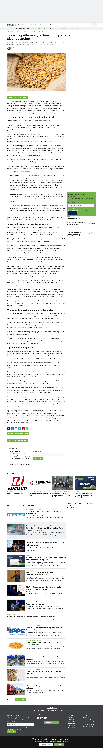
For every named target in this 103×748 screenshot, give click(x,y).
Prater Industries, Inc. (15, 493)
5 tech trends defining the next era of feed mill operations (45, 544)
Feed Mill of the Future (33, 540)
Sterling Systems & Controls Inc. (40, 494)
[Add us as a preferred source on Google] (27, 428)
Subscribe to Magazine (17, 97)
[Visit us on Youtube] (45, 718)
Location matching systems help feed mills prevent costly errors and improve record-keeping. (45, 691)
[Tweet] (19, 428)
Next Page (20, 699)
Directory (10, 491)
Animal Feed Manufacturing (17, 31)
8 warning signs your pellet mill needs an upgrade (44, 672)
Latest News (30, 570)
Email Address (37, 451)
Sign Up (72, 213)
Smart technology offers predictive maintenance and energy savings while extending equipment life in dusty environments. (45, 662)
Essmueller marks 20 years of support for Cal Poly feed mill (45, 512)
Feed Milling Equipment (36, 31)
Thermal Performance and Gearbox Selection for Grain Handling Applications (44, 527)
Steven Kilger (15, 47)
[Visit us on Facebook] (38, 718)
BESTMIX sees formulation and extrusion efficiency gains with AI (44, 588)
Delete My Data (51, 722)
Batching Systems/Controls (38, 491)
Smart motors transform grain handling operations (43, 658)
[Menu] (95, 24)
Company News (71, 220)
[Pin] (23, 428)
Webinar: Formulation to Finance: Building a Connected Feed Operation (76, 234)
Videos (28, 555)
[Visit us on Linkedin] (41, 718)
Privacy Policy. (87, 210)
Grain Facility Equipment (33, 654)
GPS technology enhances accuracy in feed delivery (45, 687)
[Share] (12, 428)
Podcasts (77, 491)
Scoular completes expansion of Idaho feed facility (61, 495)
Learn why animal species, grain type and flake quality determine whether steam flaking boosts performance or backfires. (45, 647)
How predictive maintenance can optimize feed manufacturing (45, 603)
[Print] (8, 428)
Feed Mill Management (32, 599)
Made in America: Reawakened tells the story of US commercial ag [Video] (46, 559)
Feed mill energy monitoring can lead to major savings (44, 629)
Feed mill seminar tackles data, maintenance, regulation (40, 573)
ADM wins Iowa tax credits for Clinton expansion (77, 223)
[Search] (92, 24)
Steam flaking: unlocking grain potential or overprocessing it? (45, 643)
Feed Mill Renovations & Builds (61, 491)
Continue (59, 744)
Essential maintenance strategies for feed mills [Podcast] (83, 495)
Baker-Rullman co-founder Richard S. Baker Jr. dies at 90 (32, 617)
